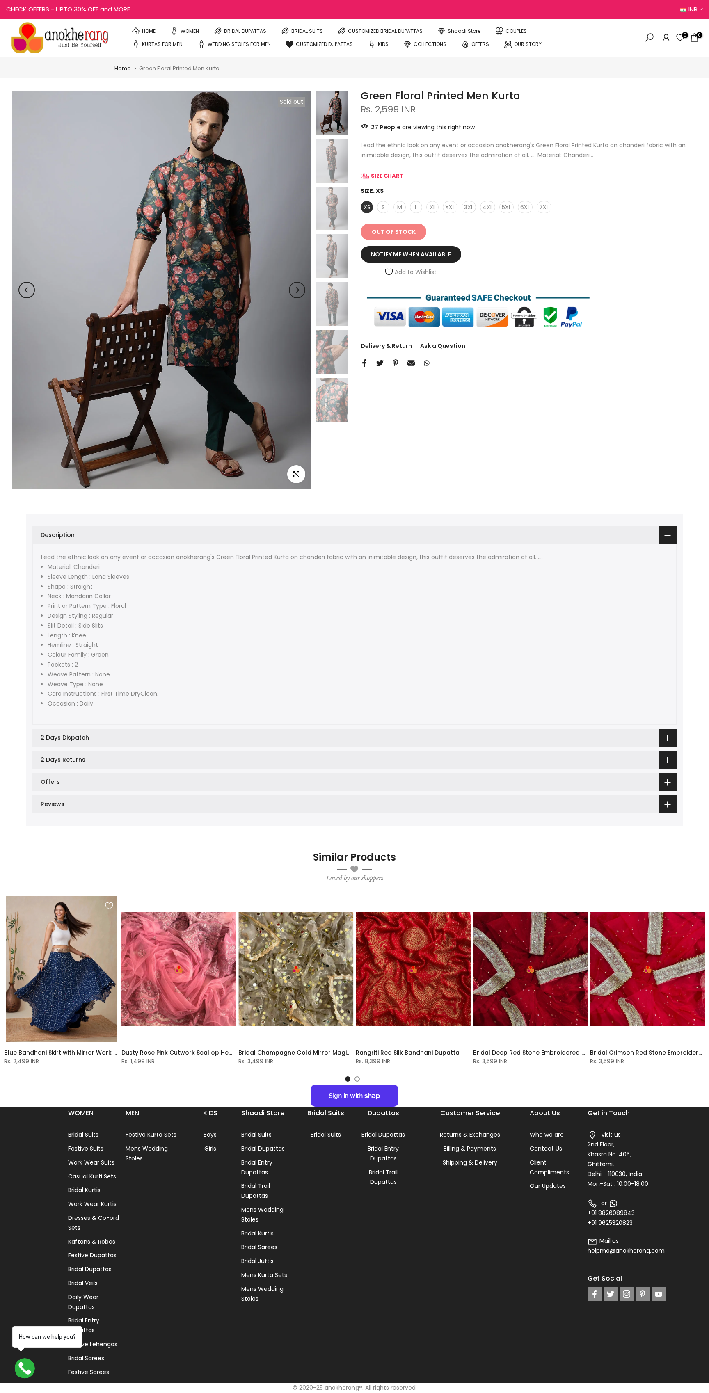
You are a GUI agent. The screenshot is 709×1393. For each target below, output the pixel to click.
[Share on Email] (411, 363)
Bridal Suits (83, 1134)
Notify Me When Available (411, 254)
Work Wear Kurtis (92, 1204)
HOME (149, 30)
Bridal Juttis (257, 1261)
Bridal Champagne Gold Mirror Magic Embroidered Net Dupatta (333, 1052)
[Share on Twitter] (380, 363)
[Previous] (26, 290)
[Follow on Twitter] (611, 1294)
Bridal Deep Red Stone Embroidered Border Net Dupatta (556, 1052)
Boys (210, 1134)
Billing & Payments (470, 1148)
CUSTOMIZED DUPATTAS (324, 43)
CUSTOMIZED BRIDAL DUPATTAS (385, 30)
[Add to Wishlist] (109, 906)
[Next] (297, 290)
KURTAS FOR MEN (162, 43)
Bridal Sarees (86, 1358)
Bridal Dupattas (90, 1269)
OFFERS (480, 43)
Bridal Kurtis (84, 1190)
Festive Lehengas (92, 1344)
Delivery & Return (386, 346)
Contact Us (546, 1148)
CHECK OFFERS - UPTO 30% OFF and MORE (68, 9)
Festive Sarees (88, 1372)
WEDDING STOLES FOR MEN (239, 43)
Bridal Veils (83, 1283)
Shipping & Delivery (470, 1162)
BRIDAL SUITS (307, 30)
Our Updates (548, 1186)
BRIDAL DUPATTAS (245, 30)
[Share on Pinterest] (395, 363)
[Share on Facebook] (364, 363)
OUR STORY (528, 43)
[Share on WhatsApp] (426, 363)
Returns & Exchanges (470, 1134)
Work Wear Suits (91, 1162)
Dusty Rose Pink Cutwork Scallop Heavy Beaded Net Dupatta (212, 1052)
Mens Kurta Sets (264, 1275)
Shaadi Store (464, 30)
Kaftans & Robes (91, 1242)
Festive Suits (85, 1148)
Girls (210, 1148)
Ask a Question (442, 346)
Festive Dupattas (92, 1255)
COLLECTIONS (430, 43)
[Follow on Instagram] (627, 1294)
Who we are (547, 1134)
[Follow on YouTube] (659, 1294)
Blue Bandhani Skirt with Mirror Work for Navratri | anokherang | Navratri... (113, 1052)
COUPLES (516, 30)
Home (122, 68)
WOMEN (190, 30)
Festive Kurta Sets (151, 1134)
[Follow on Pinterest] (643, 1294)
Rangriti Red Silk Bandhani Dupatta (408, 1052)
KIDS (383, 43)
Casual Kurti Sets (92, 1176)
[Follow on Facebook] (595, 1294)
